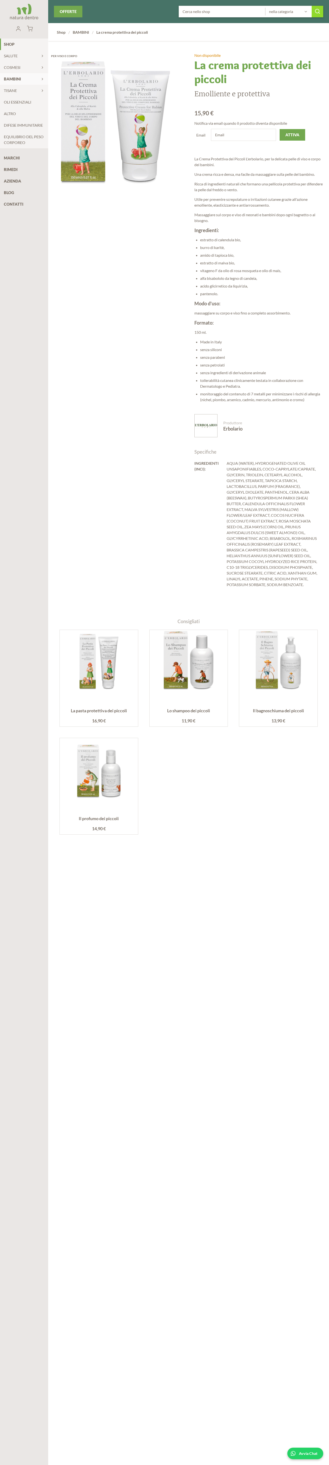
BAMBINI (12, 79)
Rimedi (11, 169)
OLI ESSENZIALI (17, 102)
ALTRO (10, 113)
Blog (9, 192)
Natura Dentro (24, 11)
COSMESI (12, 67)
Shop (9, 44)
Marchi (12, 158)
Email (200, 135)
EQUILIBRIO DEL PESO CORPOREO (24, 139)
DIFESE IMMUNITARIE (23, 125)
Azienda (12, 181)
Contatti (13, 204)
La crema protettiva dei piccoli (122, 32)
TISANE (10, 90)
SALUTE (11, 55)
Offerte (68, 11)
